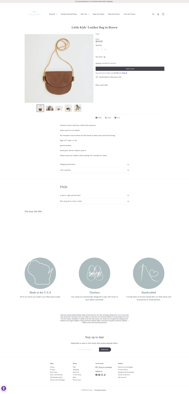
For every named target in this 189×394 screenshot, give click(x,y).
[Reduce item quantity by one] (98, 49)
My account (77, 380)
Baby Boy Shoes (114, 14)
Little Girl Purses (129, 14)
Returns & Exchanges (57, 380)
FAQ (74, 367)
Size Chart (53, 372)
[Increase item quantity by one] (105, 49)
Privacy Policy (123, 370)
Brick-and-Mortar (56, 375)
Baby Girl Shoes (98, 14)
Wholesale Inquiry (56, 377)
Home (97, 34)
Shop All (52, 14)
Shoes (52, 367)
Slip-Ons (84, 14)
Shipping (98, 63)
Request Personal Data (126, 372)
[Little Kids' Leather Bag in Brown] (130, 94)
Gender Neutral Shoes (69, 14)
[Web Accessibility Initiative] (3, 388)
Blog (74, 377)
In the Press (77, 375)
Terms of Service (124, 375)
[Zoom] (59, 68)
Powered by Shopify (100, 390)
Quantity (99, 45)
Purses (52, 370)
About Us (76, 372)
